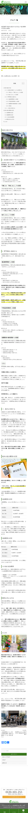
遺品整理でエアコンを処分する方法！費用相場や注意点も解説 (21, 733)
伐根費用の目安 (10, 114)
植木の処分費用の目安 (9, 110)
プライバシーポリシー (7, 805)
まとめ (5, 121)
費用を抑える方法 (10, 119)
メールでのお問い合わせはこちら (15, 796)
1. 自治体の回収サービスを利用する (14, 90)
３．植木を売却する (11, 108)
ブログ (9, 30)
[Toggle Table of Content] (22, 83)
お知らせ (4, 763)
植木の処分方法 (7, 87)
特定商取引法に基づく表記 (19, 805)
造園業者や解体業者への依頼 (15, 103)
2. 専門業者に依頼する (11, 96)
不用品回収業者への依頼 (14, 101)
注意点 (10, 105)
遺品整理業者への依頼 (13, 99)
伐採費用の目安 (10, 112)
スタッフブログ (6, 757)
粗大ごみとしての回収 (13, 94)
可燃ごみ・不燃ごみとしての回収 (16, 92)
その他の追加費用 (10, 117)
